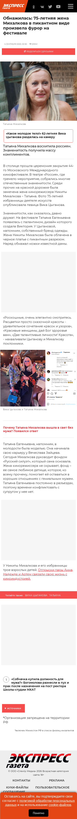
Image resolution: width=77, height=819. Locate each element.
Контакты (21, 780)
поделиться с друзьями (39, 51)
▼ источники (12, 708)
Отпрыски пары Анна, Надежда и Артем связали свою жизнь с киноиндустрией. (38, 574)
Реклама (56, 780)
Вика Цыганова (36, 595)
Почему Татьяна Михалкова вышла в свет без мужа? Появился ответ (38, 429)
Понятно (38, 813)
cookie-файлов (60, 805)
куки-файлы (17, 787)
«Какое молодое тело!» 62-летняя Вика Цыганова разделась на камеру (36, 135)
